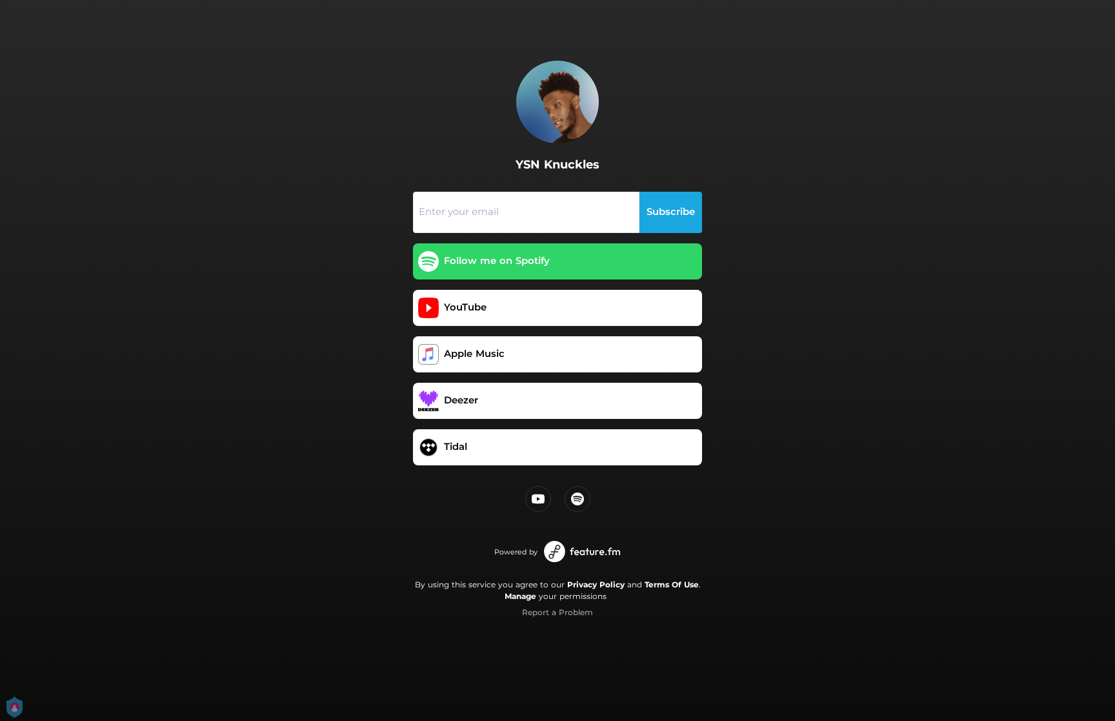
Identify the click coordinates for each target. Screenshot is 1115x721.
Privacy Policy (596, 584)
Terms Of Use (672, 584)
